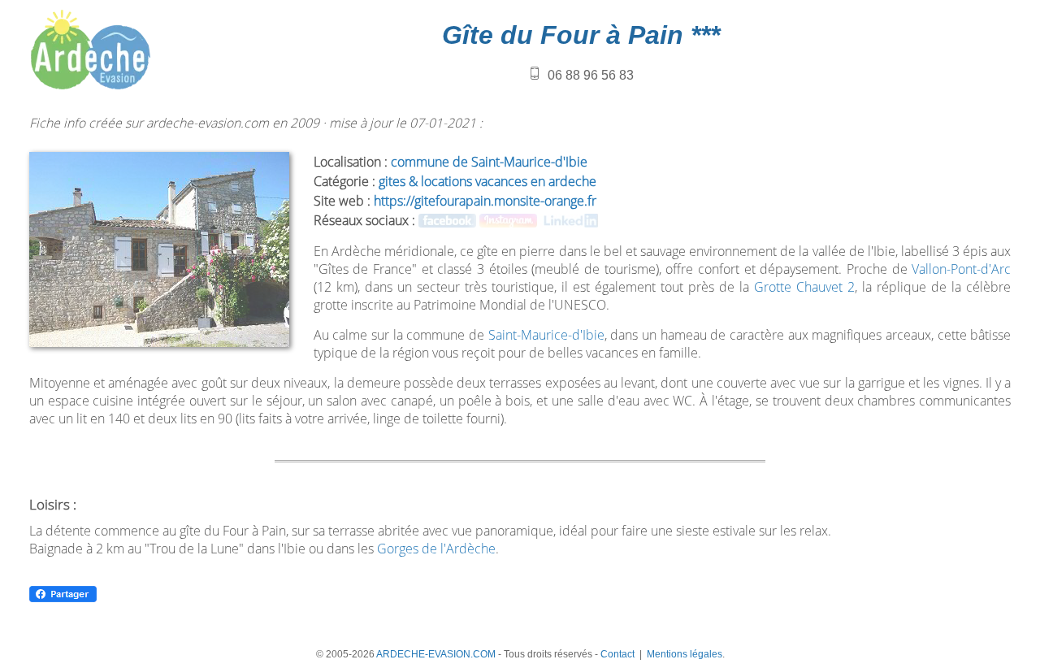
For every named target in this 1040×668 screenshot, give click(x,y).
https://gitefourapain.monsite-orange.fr (485, 201)
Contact (617, 654)
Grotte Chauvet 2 (804, 287)
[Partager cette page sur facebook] (63, 599)
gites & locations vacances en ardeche (487, 181)
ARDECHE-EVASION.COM (436, 654)
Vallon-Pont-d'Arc (961, 269)
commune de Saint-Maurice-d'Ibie (489, 162)
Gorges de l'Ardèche (436, 548)
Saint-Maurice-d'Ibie (546, 335)
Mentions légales (684, 654)
